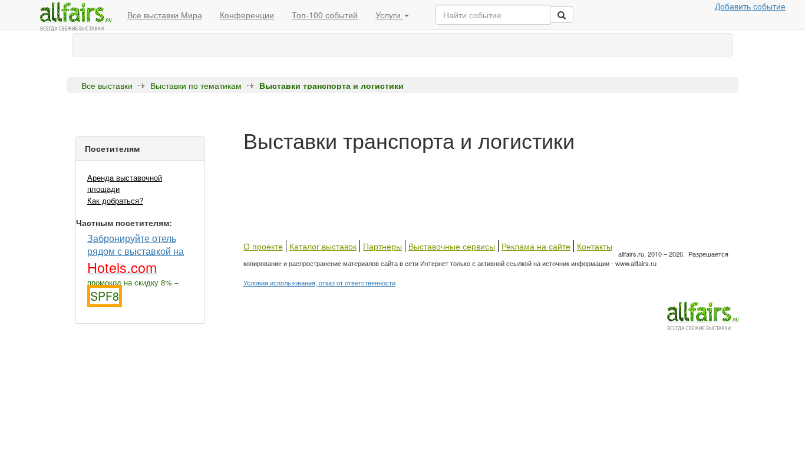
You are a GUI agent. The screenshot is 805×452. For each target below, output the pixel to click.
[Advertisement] (457, 178)
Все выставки (107, 85)
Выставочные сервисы (451, 246)
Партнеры (382, 246)
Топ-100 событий (325, 15)
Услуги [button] (389, 15)
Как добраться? (115, 200)
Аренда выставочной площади (124, 183)
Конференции (247, 15)
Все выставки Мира (164, 15)
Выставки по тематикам (196, 85)
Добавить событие (750, 6)
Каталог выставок (323, 246)
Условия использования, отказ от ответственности (319, 282)
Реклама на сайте (536, 246)
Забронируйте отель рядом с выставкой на (135, 253)
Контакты (594, 246)
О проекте (263, 246)
